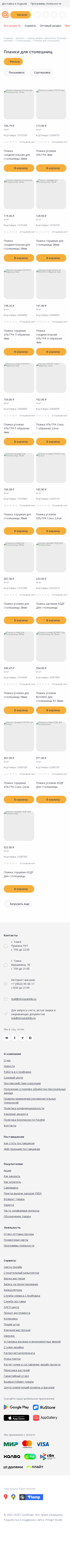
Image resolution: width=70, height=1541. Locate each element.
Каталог (22, 14)
